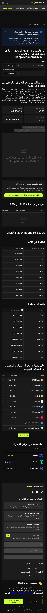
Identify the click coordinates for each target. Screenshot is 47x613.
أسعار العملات (25, 572)
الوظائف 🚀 (39, 572)
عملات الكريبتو (7, 8)
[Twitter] (41, 492)
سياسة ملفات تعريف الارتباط (21, 593)
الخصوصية (32, 610)
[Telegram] (32, 492)
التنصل (26, 610)
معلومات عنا (39, 568)
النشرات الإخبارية (32, 8)
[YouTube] (37, 492)
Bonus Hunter (20, 8)
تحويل (43, 24)
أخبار (28, 568)
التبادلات (27, 575)
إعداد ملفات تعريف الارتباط (14, 610)
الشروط (39, 610)
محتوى (43, 8)
